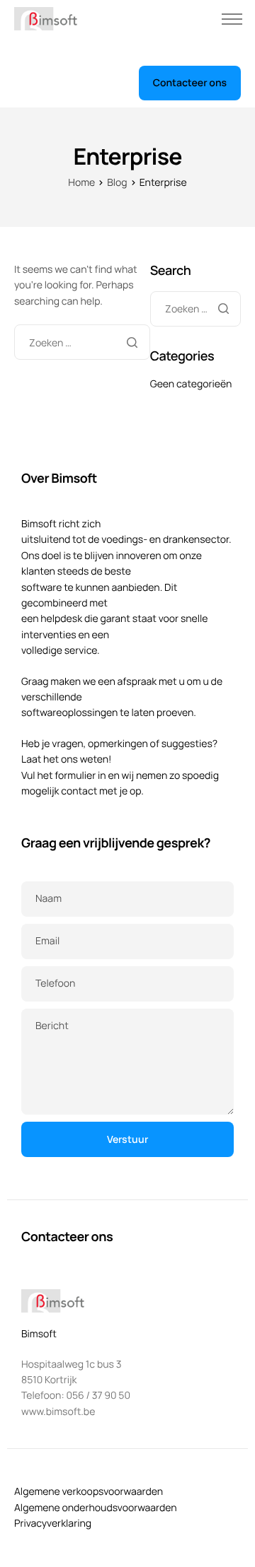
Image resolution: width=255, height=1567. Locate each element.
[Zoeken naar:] (82, 343)
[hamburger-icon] (232, 19)
